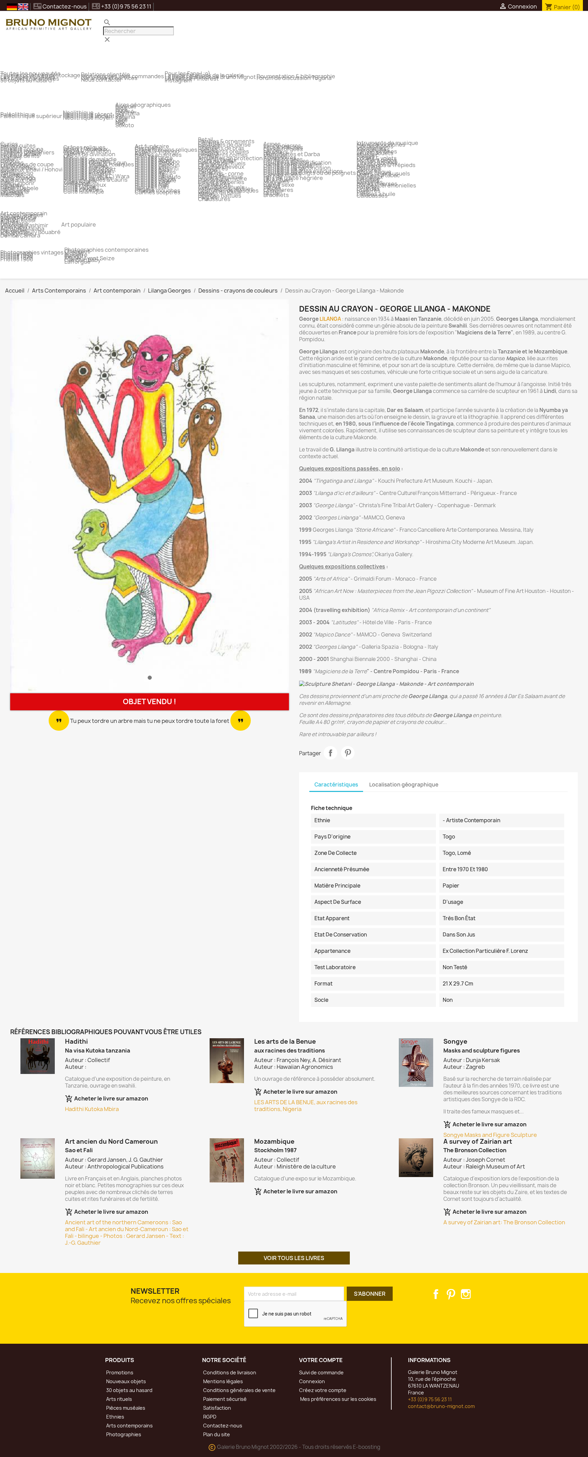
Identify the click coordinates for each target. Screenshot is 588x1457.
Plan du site (216, 1434)
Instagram (466, 1294)
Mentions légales (222, 1381)
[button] (31, 496)
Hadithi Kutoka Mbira (92, 1109)
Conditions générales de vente (239, 1390)
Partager (330, 753)
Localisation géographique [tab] (403, 784)
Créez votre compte (322, 1390)
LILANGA (330, 318)
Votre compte (321, 1360)
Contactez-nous (60, 6)
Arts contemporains (129, 1425)
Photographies (123, 1434)
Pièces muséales (125, 1408)
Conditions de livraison (229, 1372)
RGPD (209, 1416)
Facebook (436, 1294)
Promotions (119, 1372)
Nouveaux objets (125, 1381)
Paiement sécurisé (224, 1399)
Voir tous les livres (294, 1258)
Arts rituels (118, 1399)
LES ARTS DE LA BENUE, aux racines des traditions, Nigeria (306, 1105)
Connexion (312, 1381)
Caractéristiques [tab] (336, 784)
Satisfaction (216, 1408)
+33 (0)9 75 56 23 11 (430, 1399)
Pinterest (348, 753)
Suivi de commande (321, 1372)
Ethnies (114, 1416)
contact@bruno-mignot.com (441, 1406)
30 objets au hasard (128, 1390)
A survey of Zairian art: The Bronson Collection (504, 1222)
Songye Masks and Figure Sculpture (490, 1135)
